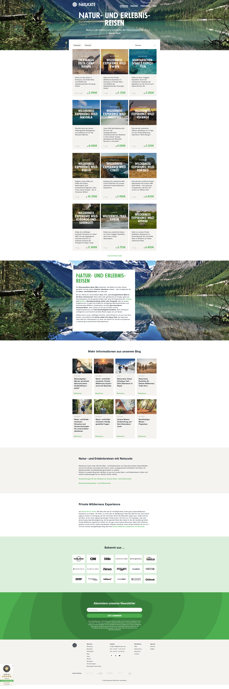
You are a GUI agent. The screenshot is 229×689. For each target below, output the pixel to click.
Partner (149, 2)
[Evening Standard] (107, 579)
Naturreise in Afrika (89, 511)
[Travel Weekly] (121, 579)
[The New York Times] (136, 559)
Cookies (136, 654)
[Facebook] (111, 655)
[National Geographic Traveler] (150, 559)
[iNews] (107, 569)
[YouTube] (119, 655)
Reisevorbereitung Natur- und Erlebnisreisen (95, 483)
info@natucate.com (120, 646)
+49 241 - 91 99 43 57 (119, 649)
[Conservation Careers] (136, 579)
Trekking (128, 299)
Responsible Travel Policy (94, 666)
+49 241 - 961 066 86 (118, 651)
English (152, 649)
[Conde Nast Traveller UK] (107, 559)
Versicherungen (91, 663)
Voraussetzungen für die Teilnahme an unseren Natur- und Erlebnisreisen (105, 479)
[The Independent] (78, 569)
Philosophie (90, 651)
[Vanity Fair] (150, 569)
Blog (155, 6)
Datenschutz (138, 649)
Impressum (137, 651)
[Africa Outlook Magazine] (150, 579)
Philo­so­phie (145, 6)
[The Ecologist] (78, 579)
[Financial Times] (121, 559)
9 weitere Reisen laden (114, 256)
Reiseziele (89, 649)
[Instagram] (115, 655)
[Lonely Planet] (78, 559)
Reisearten (90, 646)
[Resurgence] (93, 579)
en (156, 2)
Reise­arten (124, 6)
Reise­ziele (134, 6)
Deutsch (152, 646)
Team (143, 2)
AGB (135, 646)
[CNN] (93, 559)
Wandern (82, 301)
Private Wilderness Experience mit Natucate (128, 526)
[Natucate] (83, 4)
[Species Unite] (121, 569)
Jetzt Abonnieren (114, 615)
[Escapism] (136, 569)
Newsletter (90, 661)
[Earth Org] (93, 569)
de (153, 2)
